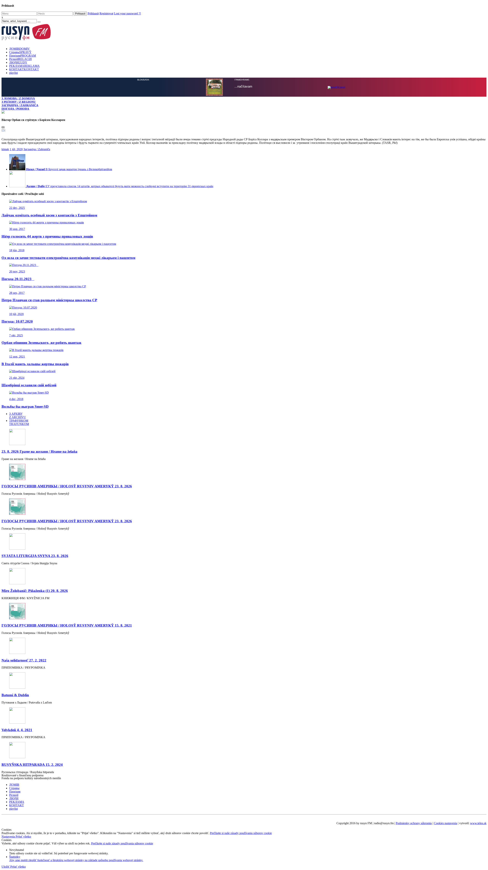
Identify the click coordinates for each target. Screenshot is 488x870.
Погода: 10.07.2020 (17, 321)
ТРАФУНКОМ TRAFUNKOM (19, 422)
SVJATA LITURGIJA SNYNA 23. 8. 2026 (35, 555)
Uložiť (6, 866)
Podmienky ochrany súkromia (414, 822)
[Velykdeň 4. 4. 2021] (244, 715)
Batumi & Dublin (15, 695)
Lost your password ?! (127, 13)
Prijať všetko (23, 836)
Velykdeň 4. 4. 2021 (17, 730)
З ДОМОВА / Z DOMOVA (18, 98)
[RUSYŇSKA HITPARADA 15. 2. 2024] (244, 750)
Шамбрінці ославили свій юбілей (29, 385)
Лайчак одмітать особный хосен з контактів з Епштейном (49, 215)
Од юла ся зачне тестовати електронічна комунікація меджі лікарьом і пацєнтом (68, 257)
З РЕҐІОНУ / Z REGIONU (19, 101)
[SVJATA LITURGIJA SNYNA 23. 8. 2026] (244, 541)
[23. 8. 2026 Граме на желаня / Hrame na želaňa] (244, 437)
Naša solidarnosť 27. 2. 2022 (24, 660)
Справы (20, 52)
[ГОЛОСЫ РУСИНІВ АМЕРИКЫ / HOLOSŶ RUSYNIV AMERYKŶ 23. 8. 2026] (244, 471)
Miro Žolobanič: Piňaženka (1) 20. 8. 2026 (35, 590)
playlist (13, 72)
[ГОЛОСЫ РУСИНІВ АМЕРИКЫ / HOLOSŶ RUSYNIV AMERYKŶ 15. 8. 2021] (244, 611)
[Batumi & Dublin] (244, 680)
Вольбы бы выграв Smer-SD (25, 406)
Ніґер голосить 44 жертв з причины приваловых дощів (47, 236)
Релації (20, 59)
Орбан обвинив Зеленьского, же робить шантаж (41, 342)
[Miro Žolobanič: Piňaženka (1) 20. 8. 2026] (244, 576)
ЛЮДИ (18, 62)
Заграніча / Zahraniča (36, 148)
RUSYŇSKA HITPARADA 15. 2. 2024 (32, 764)
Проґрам (22, 55)
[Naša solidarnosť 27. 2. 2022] (244, 645)
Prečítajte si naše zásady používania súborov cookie (241, 832)
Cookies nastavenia (445, 822)
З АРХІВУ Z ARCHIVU (17, 415)
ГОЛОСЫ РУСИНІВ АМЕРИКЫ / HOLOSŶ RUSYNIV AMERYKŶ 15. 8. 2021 (67, 625)
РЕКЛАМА (24, 66)
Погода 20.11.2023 (18, 279)
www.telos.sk (478, 822)
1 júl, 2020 (16, 148)
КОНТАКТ (24, 69)
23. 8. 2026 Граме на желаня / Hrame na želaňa (39, 451)
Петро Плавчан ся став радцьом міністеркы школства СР (49, 300)
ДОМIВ (19, 48)
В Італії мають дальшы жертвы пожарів (35, 364)
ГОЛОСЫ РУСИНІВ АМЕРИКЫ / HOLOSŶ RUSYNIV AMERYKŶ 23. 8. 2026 (67, 486)
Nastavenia (9, 836)
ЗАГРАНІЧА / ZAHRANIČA (20, 105)
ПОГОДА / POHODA (15, 108)
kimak (5, 148)
